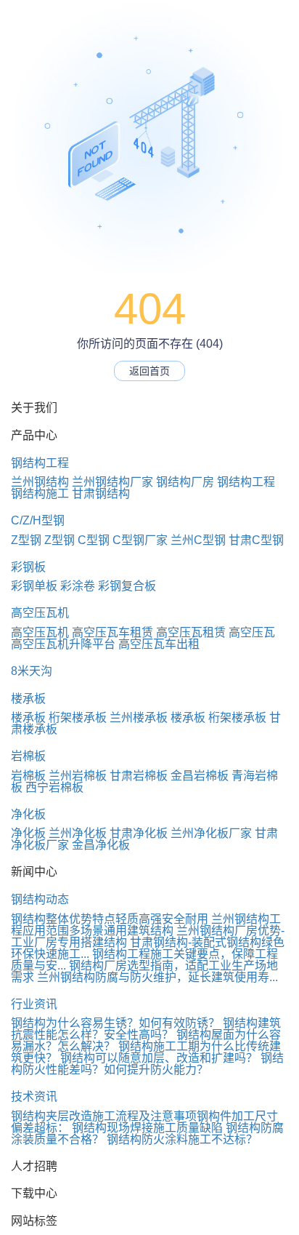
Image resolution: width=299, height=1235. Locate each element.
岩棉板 (28, 756)
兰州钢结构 (40, 482)
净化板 (28, 814)
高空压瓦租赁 (191, 632)
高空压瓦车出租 (159, 644)
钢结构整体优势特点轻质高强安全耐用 (109, 919)
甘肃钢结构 (101, 493)
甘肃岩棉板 (139, 776)
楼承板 (28, 698)
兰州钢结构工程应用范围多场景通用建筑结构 (146, 925)
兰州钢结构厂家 (112, 482)
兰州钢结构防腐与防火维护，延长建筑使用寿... (157, 977)
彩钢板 (28, 567)
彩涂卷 (77, 586)
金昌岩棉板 (200, 776)
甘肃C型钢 (256, 540)
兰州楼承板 (139, 717)
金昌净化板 (101, 845)
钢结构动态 (40, 899)
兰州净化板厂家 (211, 833)
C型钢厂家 (140, 540)
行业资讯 (34, 1004)
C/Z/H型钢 (38, 520)
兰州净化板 (78, 833)
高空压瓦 (252, 632)
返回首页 (149, 371)
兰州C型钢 (198, 540)
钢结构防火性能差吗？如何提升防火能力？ (147, 1064)
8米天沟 (31, 671)
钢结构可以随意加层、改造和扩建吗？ (159, 1058)
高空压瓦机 (40, 613)
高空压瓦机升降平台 (63, 644)
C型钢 (94, 540)
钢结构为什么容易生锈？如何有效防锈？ (115, 1023)
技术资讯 (34, 1096)
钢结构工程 (40, 463)
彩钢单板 (34, 586)
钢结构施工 (40, 493)
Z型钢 (26, 540)
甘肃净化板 (139, 833)
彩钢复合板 (127, 586)
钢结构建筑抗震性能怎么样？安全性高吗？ (146, 1029)
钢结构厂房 (185, 482)
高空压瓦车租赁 (112, 632)
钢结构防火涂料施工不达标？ (182, 1139)
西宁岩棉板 (54, 787)
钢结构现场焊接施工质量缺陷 (147, 1128)
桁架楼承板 (78, 717)
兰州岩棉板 (78, 776)
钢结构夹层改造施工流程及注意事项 (104, 1116)
